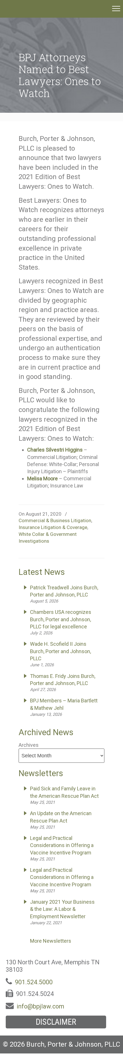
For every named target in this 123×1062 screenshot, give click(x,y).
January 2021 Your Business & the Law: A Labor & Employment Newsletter (62, 909)
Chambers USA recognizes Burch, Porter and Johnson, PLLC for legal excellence (60, 619)
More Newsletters (50, 941)
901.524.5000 (34, 982)
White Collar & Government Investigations (48, 537)
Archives (29, 745)
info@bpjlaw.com (40, 1006)
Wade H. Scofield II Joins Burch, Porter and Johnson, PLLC (60, 651)
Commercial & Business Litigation (55, 520)
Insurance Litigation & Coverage (53, 527)
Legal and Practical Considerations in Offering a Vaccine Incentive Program (62, 845)
